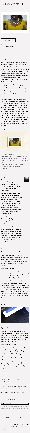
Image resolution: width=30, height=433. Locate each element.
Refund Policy (13, 426)
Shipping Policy (25, 424)
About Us (15, 424)
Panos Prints (14, 429)
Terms (4, 409)
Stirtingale (25, 429)
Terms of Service (24, 426)
